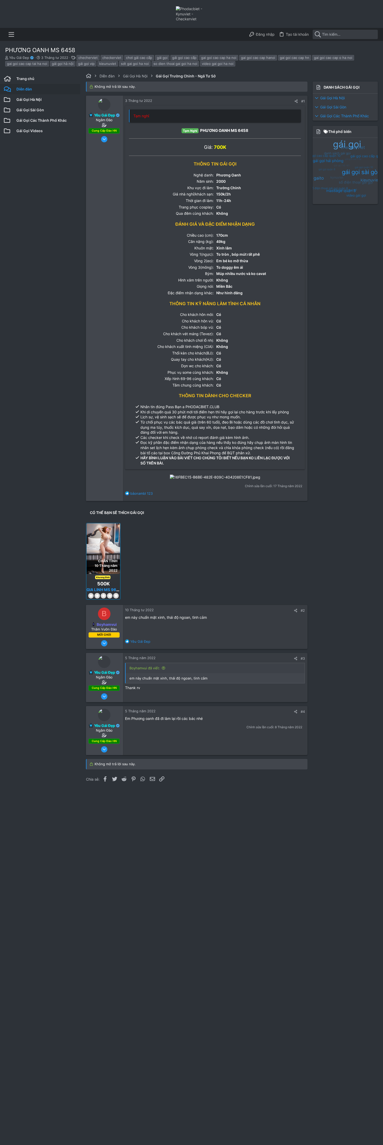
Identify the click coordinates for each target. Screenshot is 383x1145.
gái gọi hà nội (62, 64)
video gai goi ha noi (217, 64)
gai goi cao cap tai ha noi (27, 64)
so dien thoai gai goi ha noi (175, 64)
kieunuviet (107, 64)
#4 (303, 711)
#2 (303, 610)
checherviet (88, 58)
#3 (303, 658)
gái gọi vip (86, 64)
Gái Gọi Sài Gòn (333, 107)
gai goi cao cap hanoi (258, 58)
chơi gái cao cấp (139, 58)
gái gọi (162, 58)
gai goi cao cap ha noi (218, 58)
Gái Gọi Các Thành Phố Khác (344, 116)
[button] (11, 34)
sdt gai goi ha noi (135, 64)
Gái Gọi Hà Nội (332, 98)
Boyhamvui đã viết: (144, 668)
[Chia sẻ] (296, 101)
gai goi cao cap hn (294, 58)
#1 (303, 101)
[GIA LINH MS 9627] (103, 548)
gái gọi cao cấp (184, 58)
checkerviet (111, 58)
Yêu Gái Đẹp (19, 58)
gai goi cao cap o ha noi (333, 58)
